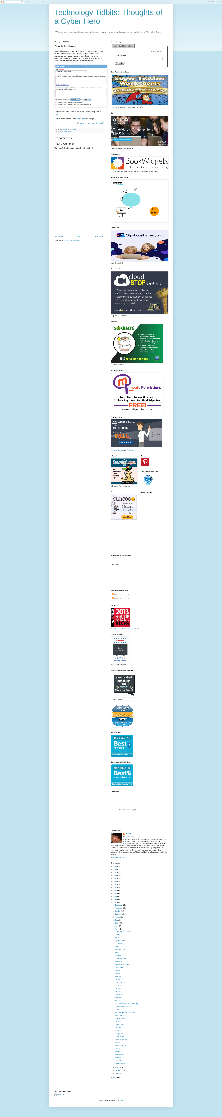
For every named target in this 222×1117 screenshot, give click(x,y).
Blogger (120, 1100)
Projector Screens (117, 450)
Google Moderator (66, 131)
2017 (115, 881)
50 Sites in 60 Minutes (122, 965)
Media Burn (119, 986)
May (116, 926)
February (118, 1070)
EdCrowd (118, 989)
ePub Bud (118, 962)
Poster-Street (119, 968)
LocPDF (118, 1049)
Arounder (118, 1058)
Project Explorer (120, 1019)
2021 (115, 869)
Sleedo (117, 971)
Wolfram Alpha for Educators (125, 1013)
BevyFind (118, 1052)
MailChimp (118, 1061)
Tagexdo (118, 1031)
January (118, 1073)
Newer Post (59, 237)
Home (79, 237)
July (116, 920)
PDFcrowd (118, 944)
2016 (115, 884)
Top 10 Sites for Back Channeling (126, 1004)
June (117, 923)
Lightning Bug (120, 941)
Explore (117, 980)
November (119, 908)
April (117, 929)
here (56, 114)
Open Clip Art (119, 1037)
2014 (115, 890)
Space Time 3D (120, 1046)
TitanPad (118, 956)
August (117, 917)
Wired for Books (120, 950)
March (117, 1067)
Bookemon (118, 998)
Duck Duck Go (120, 983)
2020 (115, 872)
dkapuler (129, 834)
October (118, 911)
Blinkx (117, 938)
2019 (115, 875)
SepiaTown (119, 1055)
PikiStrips (118, 1028)
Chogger (118, 935)
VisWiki (117, 1043)
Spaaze (117, 974)
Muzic (117, 1010)
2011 (115, 899)
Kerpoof (117, 947)
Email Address (121, 55)
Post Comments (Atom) (72, 240)
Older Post (99, 237)
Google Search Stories (123, 1007)
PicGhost (118, 1022)
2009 (115, 1077)
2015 (115, 887)
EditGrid (118, 992)
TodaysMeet (119, 1034)
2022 (115, 866)
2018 (115, 878)
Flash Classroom (121, 1040)
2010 (115, 902)
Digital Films (119, 1025)
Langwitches (81, 119)
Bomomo (118, 977)
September (119, 914)
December (119, 905)
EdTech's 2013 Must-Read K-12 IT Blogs (125, 628)
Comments (118, 598)
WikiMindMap (119, 1016)
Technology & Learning (123, 932)
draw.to (117, 1001)
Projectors (130, 450)
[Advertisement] (79, 220)
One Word (118, 995)
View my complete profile (119, 857)
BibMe (117, 953)
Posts (116, 594)
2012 (115, 896)
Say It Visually (120, 1064)
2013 (115, 893)
